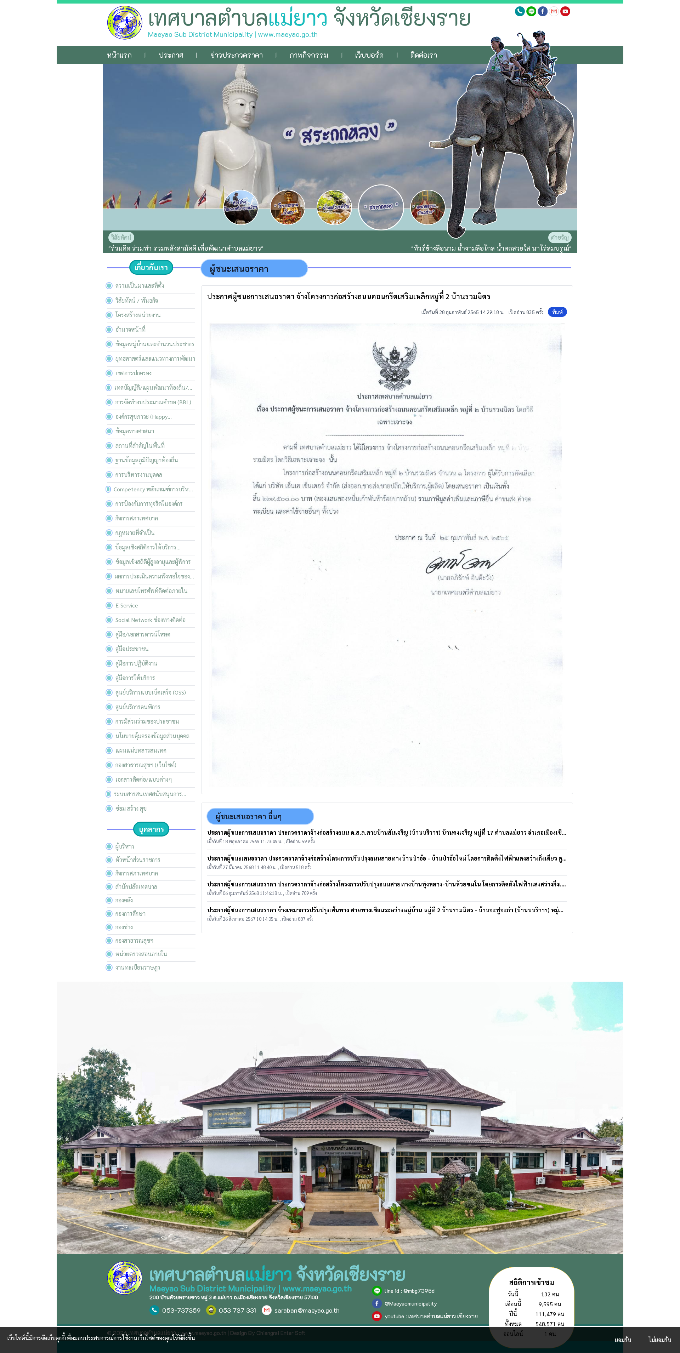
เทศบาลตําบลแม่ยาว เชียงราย (443, 1316)
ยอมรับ (623, 1339)
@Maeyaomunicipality (411, 1303)
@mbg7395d (419, 1290)
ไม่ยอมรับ (660, 1339)
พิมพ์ (557, 312)
